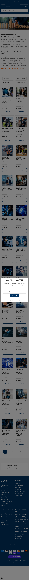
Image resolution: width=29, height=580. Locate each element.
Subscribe (14, 295)
